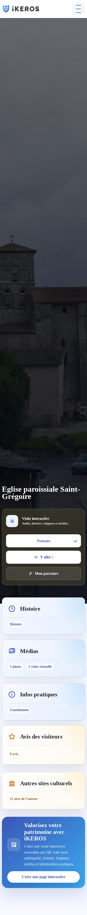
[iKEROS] (28, 9)
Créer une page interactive (43, 877)
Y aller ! (46, 557)
